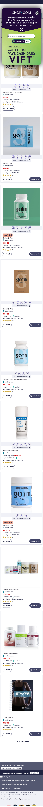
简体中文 (16, 784)
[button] (7, 784)
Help (9, 780)
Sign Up (19, 768)
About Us (4, 780)
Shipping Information (24, 799)
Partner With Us (24, 780)
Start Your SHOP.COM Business (11, 788)
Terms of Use (14, 799)
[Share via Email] (1, 777)
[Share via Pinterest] (9, 777)
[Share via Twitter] (7, 777)
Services (33, 780)
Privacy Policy (5, 799)
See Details (6, 179)
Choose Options (8, 109)
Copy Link (34, 773)
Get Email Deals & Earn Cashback (13, 765)
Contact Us (15, 780)
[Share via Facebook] (4, 777)
